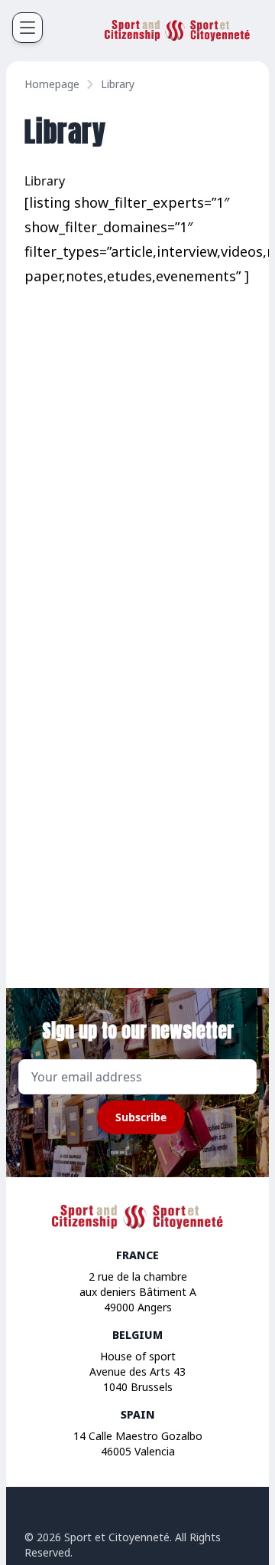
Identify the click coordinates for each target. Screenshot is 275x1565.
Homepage (51, 84)
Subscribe (141, 1117)
